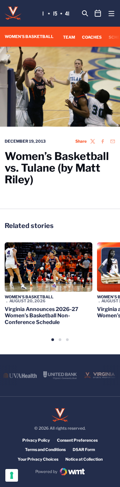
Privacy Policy (36, 440)
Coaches (92, 37)
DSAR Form (84, 449)
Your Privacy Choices (38, 459)
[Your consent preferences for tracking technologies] (11, 475)
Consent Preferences (77, 440)
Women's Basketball (29, 296)
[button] (52, 339)
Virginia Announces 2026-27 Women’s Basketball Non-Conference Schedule (41, 315)
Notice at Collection (84, 459)
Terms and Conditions (45, 449)
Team (69, 37)
